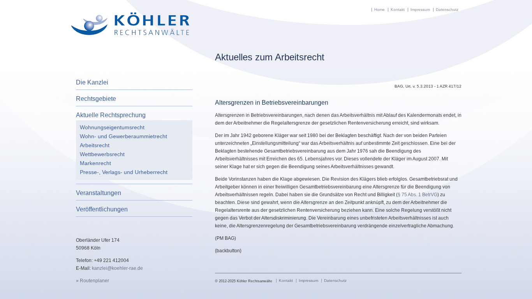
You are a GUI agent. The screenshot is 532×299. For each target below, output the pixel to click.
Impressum (420, 9)
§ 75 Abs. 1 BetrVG (417, 194)
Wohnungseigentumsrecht (112, 127)
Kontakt (398, 9)
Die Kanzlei (92, 82)
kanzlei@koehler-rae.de (117, 268)
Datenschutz (447, 9)
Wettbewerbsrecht (102, 154)
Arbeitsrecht (94, 145)
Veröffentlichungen (102, 209)
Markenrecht (95, 163)
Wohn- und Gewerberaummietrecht (123, 136)
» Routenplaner (92, 280)
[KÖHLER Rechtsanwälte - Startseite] (129, 33)
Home (379, 9)
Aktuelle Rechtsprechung (111, 115)
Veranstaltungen (98, 193)
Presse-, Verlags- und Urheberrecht (123, 172)
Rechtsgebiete (96, 98)
